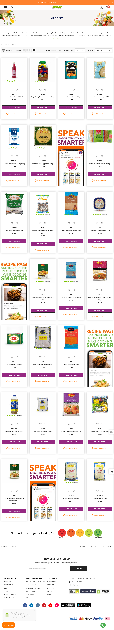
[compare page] (111, 432)
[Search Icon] (12, 7)
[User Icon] (101, 7)
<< (2, 44)
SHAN (43, 295)
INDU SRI (14, 228)
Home (7, 44)
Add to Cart (14, 107)
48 (103, 546)
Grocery (13, 44)
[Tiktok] (57, 605)
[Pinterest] (44, 605)
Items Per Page (68, 50)
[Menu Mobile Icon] (5, 7)
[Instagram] (38, 605)
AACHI (14, 362)
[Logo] (57, 7)
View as (18, 50)
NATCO (14, 94)
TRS (71, 228)
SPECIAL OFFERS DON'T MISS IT (48, 2)
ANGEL (43, 428)
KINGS (43, 94)
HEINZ (71, 94)
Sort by (91, 50)
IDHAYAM (14, 428)
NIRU (42, 228)
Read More (57, 39)
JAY (43, 362)
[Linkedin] (31, 605)
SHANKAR (43, 161)
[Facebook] (25, 605)
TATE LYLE (14, 161)
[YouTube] (50, 605)
